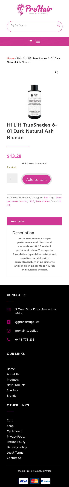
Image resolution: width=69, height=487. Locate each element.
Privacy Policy (16, 436)
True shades (43, 201)
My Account (14, 431)
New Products (16, 385)
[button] (56, 72)
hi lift (31, 201)
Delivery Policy (17, 447)
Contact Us (14, 458)
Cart (10, 420)
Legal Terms (15, 452)
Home (11, 58)
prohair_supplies (26, 330)
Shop (10, 426)
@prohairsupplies (27, 322)
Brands (11, 395)
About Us (13, 374)
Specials (12, 390)
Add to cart (36, 179)
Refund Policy (16, 442)
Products (13, 379)
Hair (19, 58)
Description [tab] (18, 221)
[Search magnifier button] (58, 25)
